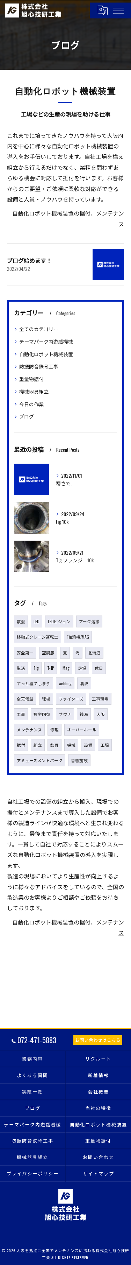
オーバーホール (81, 729)
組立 (38, 745)
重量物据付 (31, 378)
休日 (99, 668)
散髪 (21, 621)
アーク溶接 (89, 621)
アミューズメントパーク (40, 760)
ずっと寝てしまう (33, 683)
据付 (21, 745)
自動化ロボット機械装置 (46, 354)
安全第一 (25, 652)
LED (36, 621)
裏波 (84, 683)
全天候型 (25, 699)
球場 (46, 699)
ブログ (26, 416)
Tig (36, 668)
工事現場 (100, 699)
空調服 (48, 652)
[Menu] (118, 10)
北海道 (94, 652)
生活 (21, 668)
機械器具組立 (34, 391)
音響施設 (79, 760)
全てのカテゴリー (38, 328)
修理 (54, 729)
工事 (21, 714)
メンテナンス (29, 729)
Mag (66, 668)
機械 (71, 745)
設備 (88, 745)
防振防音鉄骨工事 (38, 366)
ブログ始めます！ (29, 260)
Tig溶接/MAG (78, 637)
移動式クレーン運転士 (37, 637)
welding (65, 683)
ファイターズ (71, 699)
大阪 (100, 714)
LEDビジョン (59, 621)
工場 (105, 745)
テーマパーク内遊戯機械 (46, 341)
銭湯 (84, 714)
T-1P (50, 668)
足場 (82, 668)
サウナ (65, 714)
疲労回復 (42, 714)
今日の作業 (31, 404)
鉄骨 (54, 745)
